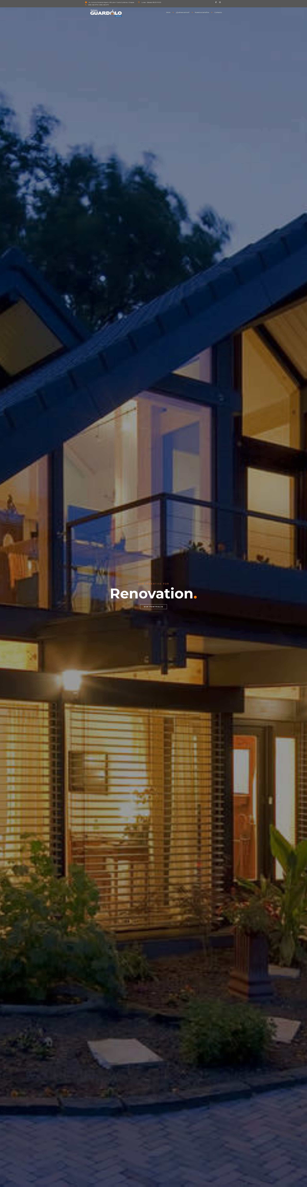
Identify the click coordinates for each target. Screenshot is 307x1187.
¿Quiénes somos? (182, 12)
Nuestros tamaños (202, 12)
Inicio (168, 12)
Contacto (218, 12)
